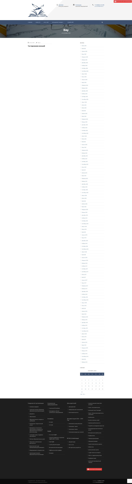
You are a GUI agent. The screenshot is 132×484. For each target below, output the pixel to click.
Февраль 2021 (85, 178)
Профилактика (91, 435)
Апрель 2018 (84, 257)
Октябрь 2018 (85, 246)
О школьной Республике (54, 408)
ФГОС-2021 (46, 22)
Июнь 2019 (84, 229)
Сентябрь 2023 (85, 99)
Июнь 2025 (84, 45)
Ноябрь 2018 (84, 243)
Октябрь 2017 (85, 268)
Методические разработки (75, 447)
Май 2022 (84, 141)
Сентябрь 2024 (85, 71)
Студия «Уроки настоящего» (94, 452)
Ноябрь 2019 (84, 218)
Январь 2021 (84, 181)
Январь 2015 (84, 350)
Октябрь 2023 (85, 96)
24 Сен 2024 (31, 42)
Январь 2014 (84, 362)
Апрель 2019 (84, 235)
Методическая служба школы (94, 432)
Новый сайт (71, 22)
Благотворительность (74, 412)
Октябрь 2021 (85, 161)
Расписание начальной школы (75, 423)
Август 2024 (84, 74)
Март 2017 (84, 283)
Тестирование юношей (36, 46)
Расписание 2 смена (73, 429)
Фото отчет (71, 444)
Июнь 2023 (84, 107)
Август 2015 (84, 333)
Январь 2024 (84, 88)
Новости (38, 22)
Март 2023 (84, 116)
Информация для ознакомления (76, 409)
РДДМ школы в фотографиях (55, 450)
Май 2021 (84, 170)
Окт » (84, 394)
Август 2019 (84, 226)
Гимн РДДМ (51, 441)
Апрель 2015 (84, 342)
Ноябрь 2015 (84, 325)
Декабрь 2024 (85, 62)
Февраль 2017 (85, 285)
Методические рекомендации (55, 447)
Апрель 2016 (84, 311)
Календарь (78, 5)
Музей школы (91, 417)
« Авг (81, 394)
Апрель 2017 (84, 280)
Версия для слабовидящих (95, 469)
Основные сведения (34, 406)
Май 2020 (84, 201)
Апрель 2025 (84, 51)
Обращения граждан (57, 22)
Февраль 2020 (85, 209)
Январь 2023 (84, 122)
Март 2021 (84, 175)
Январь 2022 (84, 153)
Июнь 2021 (84, 167)
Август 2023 (84, 102)
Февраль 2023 (85, 119)
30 (81, 392)
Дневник (61, 5)
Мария (39, 42)
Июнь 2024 (84, 76)
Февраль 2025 (85, 57)
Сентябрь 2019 (85, 223)
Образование (33, 416)
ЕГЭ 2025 (51, 422)
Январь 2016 (84, 319)
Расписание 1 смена (73, 426)
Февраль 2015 (85, 348)
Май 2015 (84, 339)
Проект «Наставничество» (94, 407)
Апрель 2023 (84, 113)
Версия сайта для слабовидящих (123, 1)
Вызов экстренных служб (93, 420)
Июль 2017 (84, 274)
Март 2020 (84, 206)
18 (88, 386)
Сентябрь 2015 (85, 331)
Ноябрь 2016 (84, 294)
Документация (72, 441)
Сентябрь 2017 (85, 271)
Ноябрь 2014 (84, 353)
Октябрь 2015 (85, 328)
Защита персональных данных (95, 444)
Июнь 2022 (84, 139)
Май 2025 (84, 48)
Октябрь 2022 (85, 130)
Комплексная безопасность (94, 423)
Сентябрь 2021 (85, 164)
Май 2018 (84, 254)
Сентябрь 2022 (85, 133)
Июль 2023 (84, 105)
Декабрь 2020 (85, 184)
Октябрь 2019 (85, 220)
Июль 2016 (84, 305)
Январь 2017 (84, 288)
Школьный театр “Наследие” (94, 410)
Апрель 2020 (84, 203)
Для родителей (72, 406)
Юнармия (51, 453)
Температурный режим (93, 438)
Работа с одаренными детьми (95, 455)
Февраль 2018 (85, 260)
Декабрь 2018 (85, 240)
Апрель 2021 (84, 172)
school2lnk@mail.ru (99, 6)
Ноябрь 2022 (84, 127)
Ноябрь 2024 (84, 65)
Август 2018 (84, 252)
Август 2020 (84, 195)
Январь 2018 (84, 263)
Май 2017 (84, 277)
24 (85, 389)
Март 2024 (84, 82)
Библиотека (91, 447)
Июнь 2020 (84, 198)
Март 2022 (84, 147)
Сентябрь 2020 (85, 192)
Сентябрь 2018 (85, 249)
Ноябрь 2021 (84, 158)
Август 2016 (84, 302)
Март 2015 (84, 345)
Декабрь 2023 (85, 90)
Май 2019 (84, 232)
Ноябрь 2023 (84, 93)
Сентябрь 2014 (85, 356)
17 (85, 386)
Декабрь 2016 (85, 291)
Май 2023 (84, 110)
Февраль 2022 (85, 150)
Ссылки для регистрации (54, 444)
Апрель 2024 (84, 79)
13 (95, 383)
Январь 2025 (84, 59)
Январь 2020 (84, 212)
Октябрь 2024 (85, 68)
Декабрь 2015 (85, 322)
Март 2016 (84, 314)
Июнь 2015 (84, 336)
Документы (32, 413)
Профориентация (92, 458)
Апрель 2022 (84, 144)
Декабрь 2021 (85, 155)
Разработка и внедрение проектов (96, 425)
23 (81, 389)
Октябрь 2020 (85, 189)
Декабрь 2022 (85, 124)
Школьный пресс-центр (93, 449)
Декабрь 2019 (85, 215)
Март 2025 (84, 54)
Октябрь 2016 (85, 297)
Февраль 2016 (85, 316)
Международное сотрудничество (37, 450)
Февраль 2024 (85, 85)
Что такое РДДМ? (53, 434)
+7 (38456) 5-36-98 (99, 5)
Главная (30, 22)
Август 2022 (84, 136)
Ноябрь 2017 (84, 266)
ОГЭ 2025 (51, 425)
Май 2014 (84, 359)
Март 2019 (84, 237)
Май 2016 (84, 308)
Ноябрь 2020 (84, 187)
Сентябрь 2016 (85, 300)
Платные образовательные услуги (37, 439)
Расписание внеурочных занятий (76, 432)
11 (88, 383)
